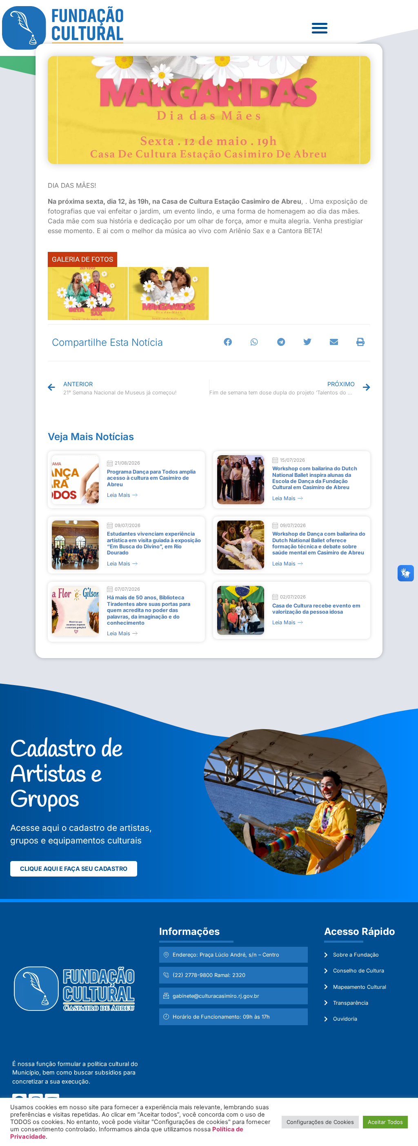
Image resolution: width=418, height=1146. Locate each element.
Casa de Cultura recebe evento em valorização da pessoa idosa (316, 609)
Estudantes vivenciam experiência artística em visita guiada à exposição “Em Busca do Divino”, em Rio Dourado (154, 543)
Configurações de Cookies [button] (320, 1122)
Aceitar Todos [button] (385, 1122)
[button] (228, 342)
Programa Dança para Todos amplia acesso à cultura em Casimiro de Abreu (151, 478)
